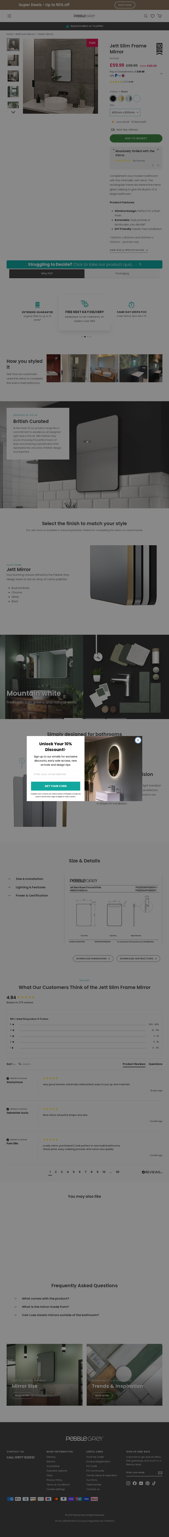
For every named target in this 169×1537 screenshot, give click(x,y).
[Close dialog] (138, 740)
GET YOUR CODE (56, 786)
